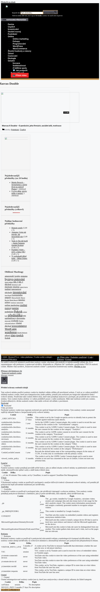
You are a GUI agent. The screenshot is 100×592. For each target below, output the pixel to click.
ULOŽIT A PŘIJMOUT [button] (10, 590)
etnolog (16, 287)
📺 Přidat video (20, 75)
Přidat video (64, 357)
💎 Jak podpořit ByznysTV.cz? (19, 71)
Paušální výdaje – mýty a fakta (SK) (18, 251)
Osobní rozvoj (14, 31)
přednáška (15, 315)
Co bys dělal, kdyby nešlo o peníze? (19, 192)
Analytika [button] (5, 487)
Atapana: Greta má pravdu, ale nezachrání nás (18, 234)
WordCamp (11, 328)
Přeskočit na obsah (8, 2)
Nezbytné (7, 406)
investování (19, 292)
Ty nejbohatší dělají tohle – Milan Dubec (19, 257)
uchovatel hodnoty (10, 323)
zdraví (7, 335)
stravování (8, 321)
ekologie (8, 287)
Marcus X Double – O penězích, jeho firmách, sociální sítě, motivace (31, 126)
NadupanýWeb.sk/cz (9, 359)
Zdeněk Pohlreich (22, 332)
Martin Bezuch (14, 300)
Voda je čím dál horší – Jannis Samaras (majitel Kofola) (19, 243)
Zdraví (11, 53)
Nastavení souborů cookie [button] (12, 373)
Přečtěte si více (80, 367)
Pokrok (18, 311)
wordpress (11, 332)
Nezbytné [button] (4, 403)
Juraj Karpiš (8, 295)
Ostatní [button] (3, 575)
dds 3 (20, 282)
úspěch (19, 335)
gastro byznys (24, 287)
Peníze (11, 24)
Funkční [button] (4, 463)
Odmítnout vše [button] (16, 371)
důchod (8, 284)
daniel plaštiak (9, 282)
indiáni (8, 289)
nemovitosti (20, 302)
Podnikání (12, 34)
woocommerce (19, 325)
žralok (7, 338)
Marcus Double (16, 297)
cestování (19, 279)
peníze (15, 308)
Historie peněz (17, 228)
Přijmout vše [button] (6, 371)
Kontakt (68, 359)
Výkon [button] (3, 478)
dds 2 (15, 282)
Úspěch (11, 26)
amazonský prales (12, 276)
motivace (13, 302)
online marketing (12, 305)
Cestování (12, 56)
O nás (90, 357)
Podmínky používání (79, 357)
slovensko (20, 318)
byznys (9, 279)
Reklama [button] (4, 534)
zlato (13, 335)
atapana (24, 276)
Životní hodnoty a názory (19, 51)
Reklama (60, 359)
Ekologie (12, 58)
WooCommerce (20, 48)
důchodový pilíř (16, 284)
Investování (13, 29)
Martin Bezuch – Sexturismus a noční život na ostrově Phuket (19, 185)
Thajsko (21, 321)
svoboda (14, 321)
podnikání (9, 312)
